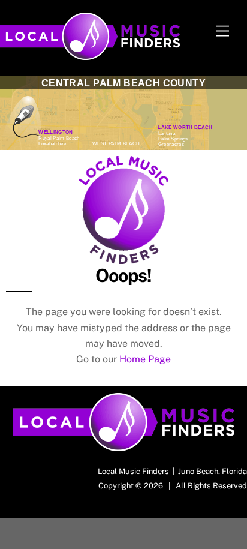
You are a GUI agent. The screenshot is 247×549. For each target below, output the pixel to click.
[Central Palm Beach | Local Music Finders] (90, 54)
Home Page (145, 359)
